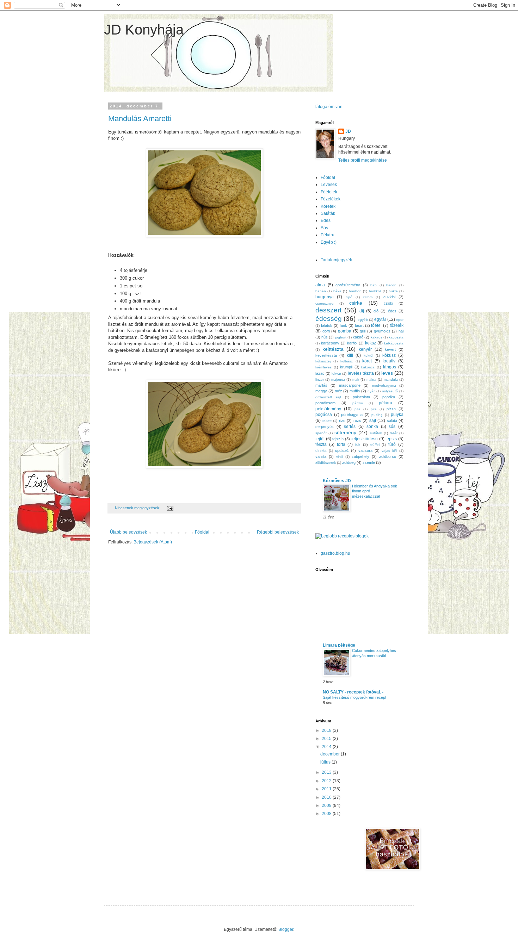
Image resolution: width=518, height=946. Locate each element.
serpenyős (324, 426)
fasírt (359, 325)
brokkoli (375, 291)
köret (367, 361)
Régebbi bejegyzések (278, 532)
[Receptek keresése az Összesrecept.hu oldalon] (342, 536)
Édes (326, 220)
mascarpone (349, 385)
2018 (327, 730)
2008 (327, 813)
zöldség (349, 462)
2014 (327, 746)
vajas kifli (389, 451)
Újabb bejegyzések (128, 532)
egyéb (363, 320)
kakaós (376, 337)
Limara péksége (339, 645)
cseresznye (324, 303)
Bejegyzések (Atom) (153, 542)
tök (357, 444)
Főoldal (202, 532)
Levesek (329, 184)
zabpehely (360, 456)
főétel (376, 325)
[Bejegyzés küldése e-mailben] (169, 508)
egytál (380, 319)
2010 (327, 797)
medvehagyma (384, 385)
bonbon (355, 291)
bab (373, 285)
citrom (367, 297)
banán (320, 291)
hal (401, 331)
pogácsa (323, 414)
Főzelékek (330, 199)
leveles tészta (361, 373)
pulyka (397, 414)
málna (371, 379)
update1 (342, 450)
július (326, 762)
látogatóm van (329, 106)
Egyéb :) (329, 242)
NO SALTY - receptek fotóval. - (353, 692)
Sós (324, 227)
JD (348, 131)
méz (338, 391)
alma (320, 284)
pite (374, 409)
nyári (371, 391)
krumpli (346, 367)
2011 (327, 788)
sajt (372, 420)
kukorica (368, 367)
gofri (326, 331)
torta (341, 444)
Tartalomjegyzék (336, 259)
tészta (321, 444)
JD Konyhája (144, 29)
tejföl (320, 438)
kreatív (389, 361)
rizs (342, 420)
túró (392, 444)
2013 (327, 772)
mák (355, 379)
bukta (393, 291)
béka (337, 291)
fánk (343, 325)
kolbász (346, 361)
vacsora (365, 450)
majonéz (338, 379)
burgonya (324, 296)
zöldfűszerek (325, 463)
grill (362, 331)
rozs (357, 420)
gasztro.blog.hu (335, 553)
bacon (391, 285)
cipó (349, 297)
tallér (393, 433)
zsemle (369, 462)
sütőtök (376, 433)
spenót (321, 433)
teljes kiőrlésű (364, 438)
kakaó (358, 337)
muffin (355, 391)
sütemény (345, 432)
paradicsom (325, 403)
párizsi (357, 403)
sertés (350, 426)
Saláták (328, 213)
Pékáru (327, 234)
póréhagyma (352, 414)
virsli (339, 457)
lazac (320, 373)
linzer (319, 379)
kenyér (365, 349)
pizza (391, 409)
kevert (390, 349)
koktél (368, 355)
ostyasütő (390, 391)
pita (357, 409)
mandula (391, 379)
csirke (355, 303)
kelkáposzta (393, 343)
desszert (328, 310)
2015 (327, 738)
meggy (321, 391)
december (330, 754)
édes (392, 311)
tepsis (391, 438)
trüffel (375, 445)
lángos (389, 367)
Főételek (329, 191)
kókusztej (323, 361)
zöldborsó (387, 456)
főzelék (396, 325)
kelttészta (333, 349)
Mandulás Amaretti (140, 118)
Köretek (328, 206)
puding (377, 415)
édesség (328, 318)
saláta (392, 420)
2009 (327, 805)
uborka (321, 451)
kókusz (389, 355)
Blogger (285, 929)
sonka (372, 426)
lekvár (336, 373)
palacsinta (361, 397)
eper (399, 320)
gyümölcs (382, 331)
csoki (388, 303)
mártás (321, 385)
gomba (344, 331)
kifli (350, 355)
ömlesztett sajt (328, 397)
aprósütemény (347, 285)
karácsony (330, 343)
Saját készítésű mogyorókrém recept (354, 697)
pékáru (385, 402)
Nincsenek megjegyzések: (138, 508)
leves (387, 373)
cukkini (389, 297)
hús (324, 337)
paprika (388, 397)
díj (361, 311)
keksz (370, 343)
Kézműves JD (337, 480)
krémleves (323, 367)
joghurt (340, 337)
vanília (320, 456)
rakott (327, 421)
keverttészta (326, 355)
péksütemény (328, 408)
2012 (327, 780)
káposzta (396, 337)
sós (392, 426)
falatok (326, 325)
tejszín (338, 439)
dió (376, 311)
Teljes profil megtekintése (362, 160)
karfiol (352, 343)
